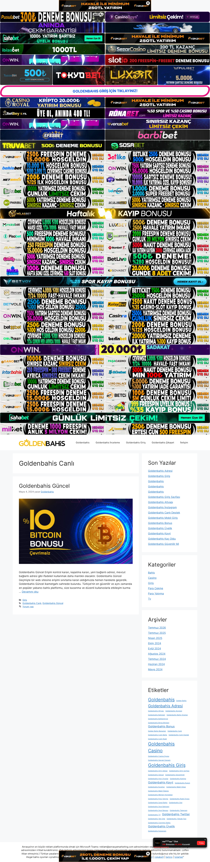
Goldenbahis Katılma (178, 779)
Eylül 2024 (154, 648)
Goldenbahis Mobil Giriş (163, 517)
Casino (152, 577)
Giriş (24, 600)
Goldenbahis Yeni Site (156, 819)
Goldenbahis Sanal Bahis (157, 803)
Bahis (151, 572)
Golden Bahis (181, 701)
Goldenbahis (82, 442)
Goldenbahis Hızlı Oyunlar (158, 779)
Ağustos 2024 (156, 653)
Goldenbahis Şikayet (163, 442)
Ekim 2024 (154, 643)
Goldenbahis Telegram (178, 810)
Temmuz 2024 (157, 659)
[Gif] (105, 213)
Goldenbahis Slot (175, 803)
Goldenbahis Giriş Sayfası (164, 496)
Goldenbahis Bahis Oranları (177, 715)
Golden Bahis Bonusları (157, 731)
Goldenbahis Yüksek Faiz (176, 819)
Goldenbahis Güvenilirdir (175, 775)
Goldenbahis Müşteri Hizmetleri (160, 795)
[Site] (52, 156)
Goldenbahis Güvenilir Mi (163, 543)
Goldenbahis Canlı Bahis (157, 735)
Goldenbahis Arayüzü (173, 711)
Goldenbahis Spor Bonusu (158, 810)
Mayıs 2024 (155, 669)
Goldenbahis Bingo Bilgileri (158, 723)
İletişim (184, 442)
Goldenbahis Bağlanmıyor (158, 719)
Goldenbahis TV (154, 815)
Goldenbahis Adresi (160, 470)
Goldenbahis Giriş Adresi (158, 771)
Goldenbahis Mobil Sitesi (176, 787)
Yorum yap (28, 606)
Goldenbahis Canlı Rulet (157, 739)
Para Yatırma (156, 593)
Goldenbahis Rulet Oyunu (179, 799)
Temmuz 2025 (157, 632)
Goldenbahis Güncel (44, 486)
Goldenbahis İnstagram (162, 507)
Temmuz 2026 (157, 627)
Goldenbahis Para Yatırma (158, 799)
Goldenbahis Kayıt (159, 533)
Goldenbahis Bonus (160, 523)
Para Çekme (155, 588)
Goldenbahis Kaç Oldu (162, 538)
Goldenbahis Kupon (182, 783)
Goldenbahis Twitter (176, 814)
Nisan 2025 (155, 638)
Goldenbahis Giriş (136, 442)
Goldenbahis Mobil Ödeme (158, 791)
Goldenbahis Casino (161, 747)
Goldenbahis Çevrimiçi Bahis (159, 823)
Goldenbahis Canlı (31, 603)
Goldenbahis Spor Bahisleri (158, 807)
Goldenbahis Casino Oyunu (158, 756)
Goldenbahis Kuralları (156, 787)
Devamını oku (30, 591)
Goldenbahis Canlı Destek (164, 512)
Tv (149, 598)
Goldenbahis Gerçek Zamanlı (159, 760)
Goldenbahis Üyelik (160, 528)
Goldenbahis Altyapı (160, 502)
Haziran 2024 (156, 664)
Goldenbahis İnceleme (108, 442)
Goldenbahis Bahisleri (156, 715)
